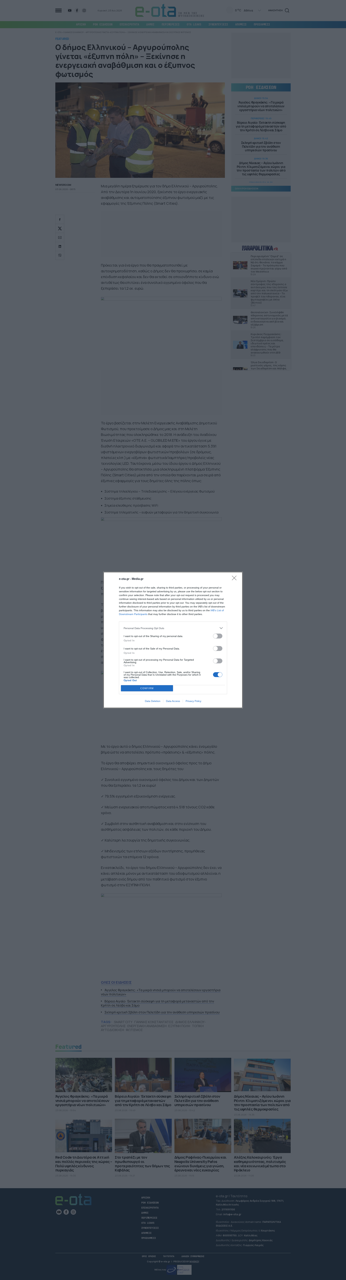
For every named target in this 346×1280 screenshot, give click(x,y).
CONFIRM (147, 688)
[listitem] (173, 628)
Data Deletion (152, 701)
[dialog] (173, 640)
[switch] (217, 636)
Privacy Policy (193, 701)
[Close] (235, 579)
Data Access (173, 701)
